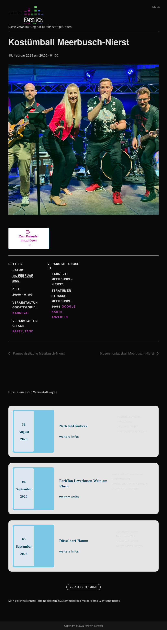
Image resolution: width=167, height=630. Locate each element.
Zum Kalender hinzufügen (28, 238)
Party (17, 331)
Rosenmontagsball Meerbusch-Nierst (127, 353)
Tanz (29, 331)
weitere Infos (69, 437)
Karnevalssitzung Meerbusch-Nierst (38, 353)
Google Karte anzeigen (131, 431)
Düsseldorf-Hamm (73, 541)
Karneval (21, 313)
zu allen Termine (83, 587)
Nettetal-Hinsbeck (73, 426)
